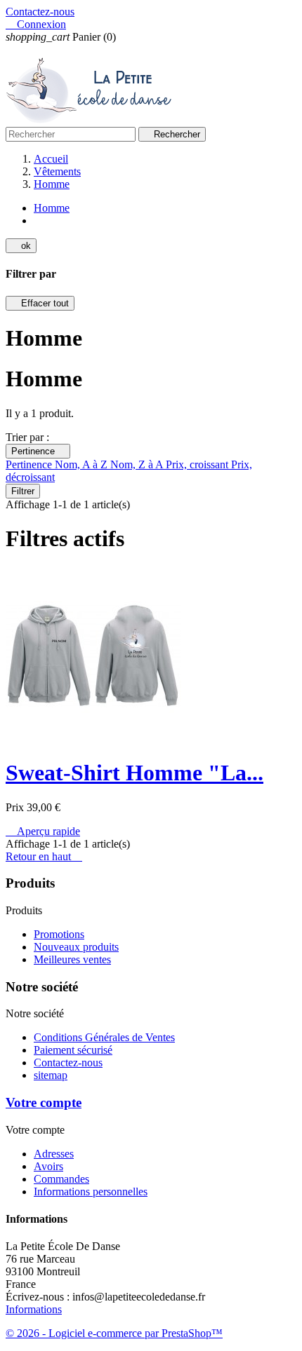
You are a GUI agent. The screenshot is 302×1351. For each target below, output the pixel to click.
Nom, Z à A (138, 464)
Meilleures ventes (72, 959)
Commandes (61, 1179)
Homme (52, 208)
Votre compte (43, 1102)
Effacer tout (40, 303)
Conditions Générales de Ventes (104, 1037)
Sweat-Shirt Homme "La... (134, 772)
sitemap (50, 1075)
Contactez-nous (40, 12)
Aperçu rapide (43, 831)
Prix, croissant (198, 464)
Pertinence (38, 451)
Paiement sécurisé (73, 1050)
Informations (34, 1309)
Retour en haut (44, 856)
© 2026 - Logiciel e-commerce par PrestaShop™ (114, 1333)
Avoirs (48, 1166)
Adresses (54, 1154)
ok (21, 245)
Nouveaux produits (76, 947)
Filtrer (22, 491)
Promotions (59, 934)
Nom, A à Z (82, 464)
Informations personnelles (90, 1191)
